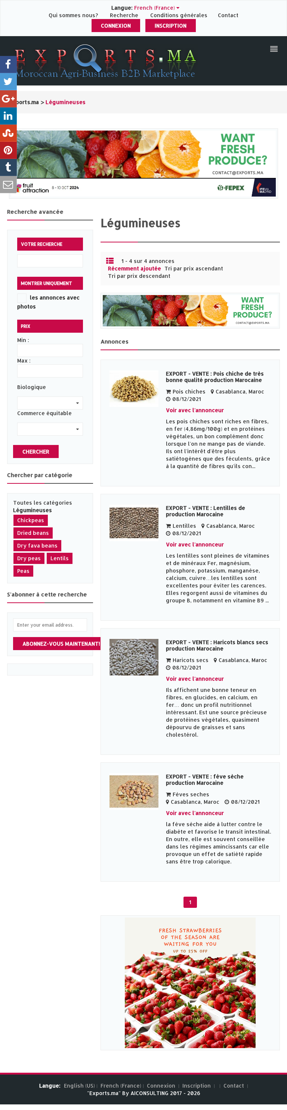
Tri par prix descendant (139, 276)
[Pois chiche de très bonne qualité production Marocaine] (133, 388)
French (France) (121, 1085)
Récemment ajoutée (134, 268)
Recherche (124, 15)
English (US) (79, 1085)
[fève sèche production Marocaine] (133, 791)
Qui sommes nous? (74, 15)
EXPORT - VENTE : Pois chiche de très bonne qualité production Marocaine (215, 376)
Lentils (59, 558)
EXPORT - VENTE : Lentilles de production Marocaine (205, 511)
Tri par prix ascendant (193, 268)
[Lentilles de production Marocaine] (133, 523)
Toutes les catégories (42, 502)
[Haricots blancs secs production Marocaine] (133, 657)
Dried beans (33, 533)
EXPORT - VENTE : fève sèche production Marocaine (205, 779)
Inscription (170, 25)
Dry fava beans (37, 545)
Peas (23, 571)
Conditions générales (179, 15)
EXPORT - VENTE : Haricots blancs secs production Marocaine (217, 645)
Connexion (116, 25)
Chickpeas (30, 520)
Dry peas (29, 558)
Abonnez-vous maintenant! (61, 643)
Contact (228, 15)
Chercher (35, 451)
